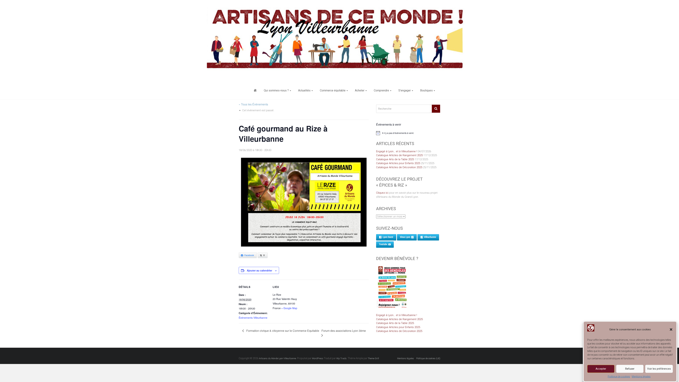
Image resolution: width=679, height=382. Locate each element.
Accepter (601, 368)
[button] (671, 329)
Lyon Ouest (388, 237)
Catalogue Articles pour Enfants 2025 (398, 163)
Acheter (359, 90)
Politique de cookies (619, 376)
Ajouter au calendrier (259, 270)
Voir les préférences (659, 368)
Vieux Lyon (405, 237)
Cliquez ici (382, 192)
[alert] (408, 133)
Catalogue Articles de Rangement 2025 (399, 155)
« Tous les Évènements (253, 104)
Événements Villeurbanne (253, 317)
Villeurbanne (430, 237)
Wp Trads (341, 358)
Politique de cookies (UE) (428, 358)
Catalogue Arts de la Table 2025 (395, 159)
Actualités (304, 90)
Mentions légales (641, 376)
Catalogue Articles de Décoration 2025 (399, 167)
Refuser (629, 368)
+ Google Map (289, 308)
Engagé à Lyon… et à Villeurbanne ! (396, 151)
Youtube (383, 244)
